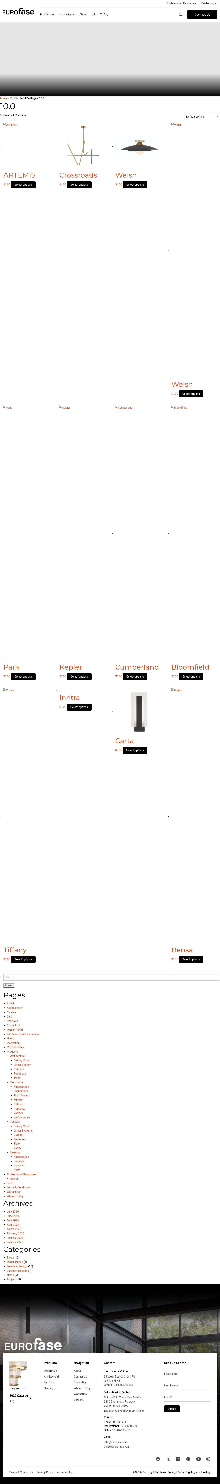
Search (14, 1178)
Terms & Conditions (18, 1187)
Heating (15, 1152)
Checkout (12, 1021)
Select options (23, 184)
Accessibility (15, 1007)
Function (15, 1121)
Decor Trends (15, 1262)
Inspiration (13, 1043)
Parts (17, 1170)
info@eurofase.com (116, 1442)
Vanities (19, 1113)
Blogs (10, 1257)
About (10, 1003)
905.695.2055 (120, 1422)
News (10, 1275)
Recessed (20, 1073)
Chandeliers (21, 1091)
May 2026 (13, 1220)
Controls (19, 1161)
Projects (12, 1279)
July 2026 (13, 1211)
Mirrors (18, 1099)
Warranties (13, 1191)
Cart (9, 1016)
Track (17, 1077)
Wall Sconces (22, 1117)
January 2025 (15, 1242)
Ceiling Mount (22, 1060)
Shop (10, 1183)
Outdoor (18, 1104)
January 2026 (15, 1238)
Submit (172, 1408)
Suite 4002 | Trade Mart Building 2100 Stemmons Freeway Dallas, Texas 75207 (123, 1401)
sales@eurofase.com (117, 1446)
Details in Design (17, 1266)
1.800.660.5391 (129, 1426)
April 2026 (13, 1224)
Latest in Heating (17, 1270)
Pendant (19, 1069)
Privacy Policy (15, 1047)
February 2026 (15, 1233)
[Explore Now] (20, 1375)
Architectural (17, 1056)
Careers (11, 1012)
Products (12, 1051)
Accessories (21, 1086)
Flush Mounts (22, 1095)
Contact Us (202, 14)
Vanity (17, 1148)
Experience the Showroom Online (124, 1411)
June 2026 (13, 1216)
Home (3, 98)
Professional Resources (21, 1174)
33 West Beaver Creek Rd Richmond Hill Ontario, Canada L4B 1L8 (119, 1380)
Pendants (19, 1108)
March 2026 (14, 1229)
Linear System (22, 1064)
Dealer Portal (15, 1029)
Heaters (18, 1165)
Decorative (16, 1082)
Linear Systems (23, 1130)
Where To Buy (15, 1196)
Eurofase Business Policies (23, 1034)
